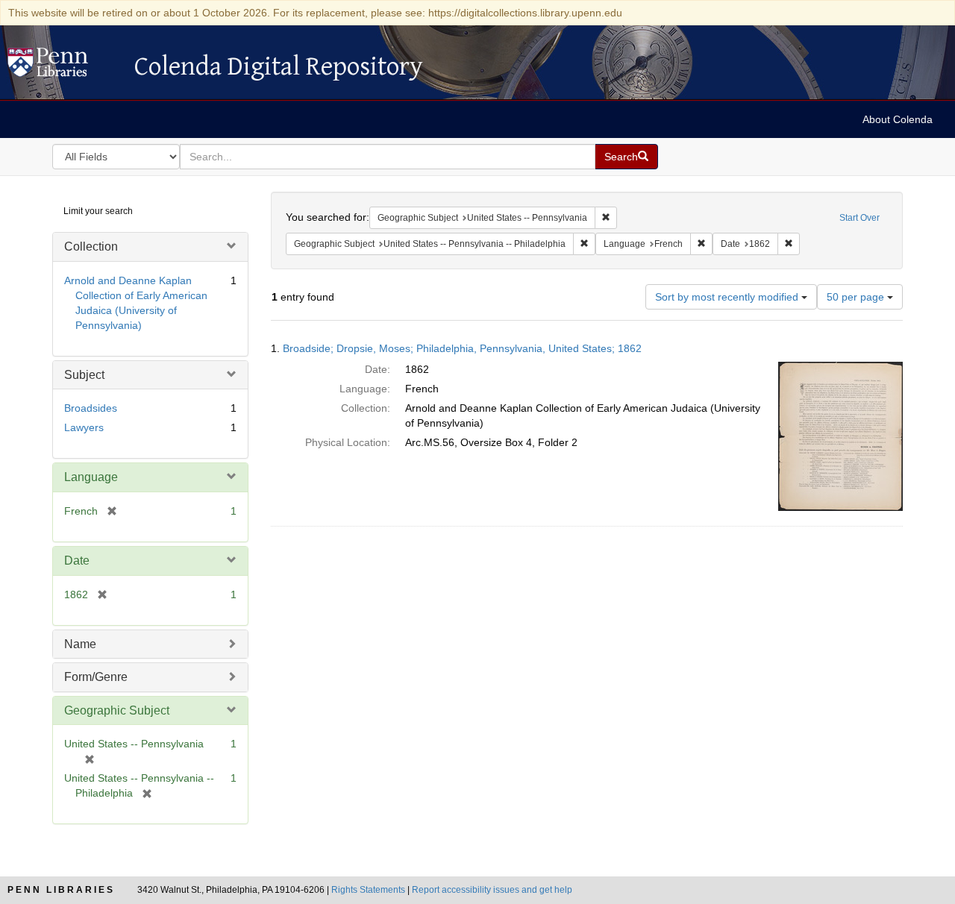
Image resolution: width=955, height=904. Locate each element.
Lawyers (84, 427)
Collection (91, 246)
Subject (84, 374)
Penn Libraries (61, 890)
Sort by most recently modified (728, 297)
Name (80, 644)
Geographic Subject (116, 710)
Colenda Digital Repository (63, 66)
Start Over (859, 218)
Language (91, 477)
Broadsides (90, 408)
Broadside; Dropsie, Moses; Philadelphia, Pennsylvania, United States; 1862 (462, 348)
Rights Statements (368, 890)
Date (77, 560)
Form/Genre (96, 677)
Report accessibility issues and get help (492, 890)
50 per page (857, 297)
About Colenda (897, 119)
